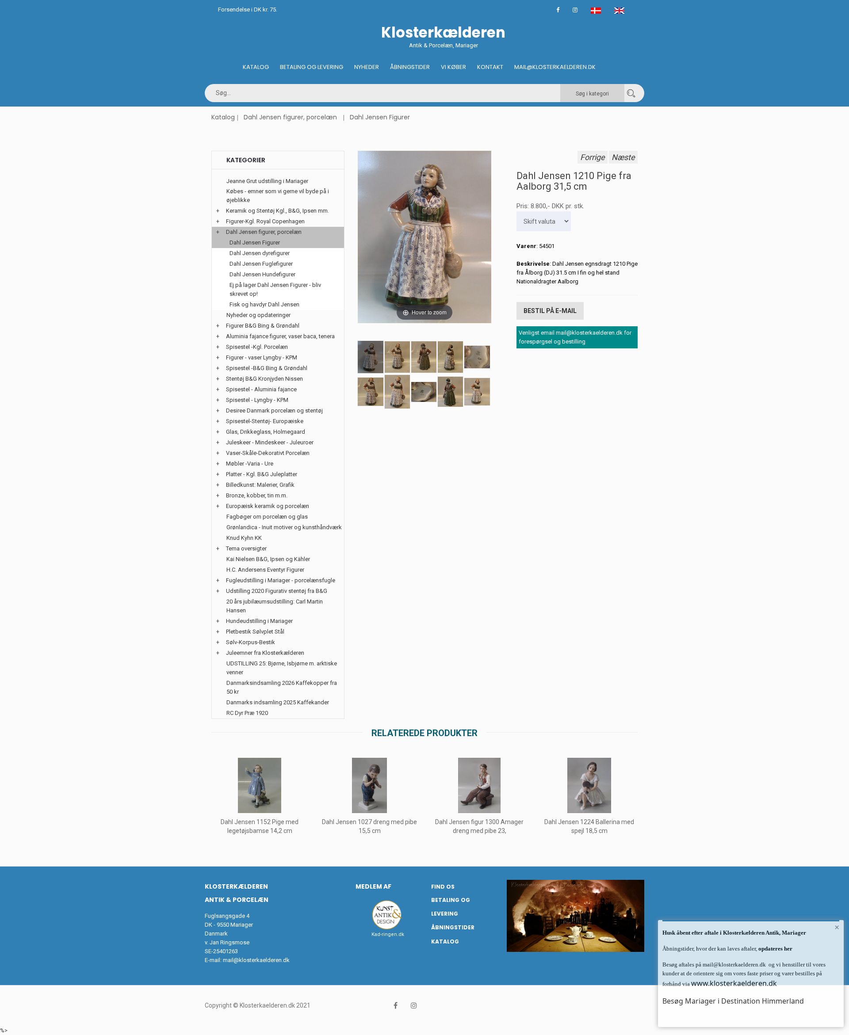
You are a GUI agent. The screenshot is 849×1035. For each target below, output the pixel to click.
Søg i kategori (592, 94)
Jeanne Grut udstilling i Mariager (267, 181)
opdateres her (774, 948)
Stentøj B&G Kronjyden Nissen (264, 378)
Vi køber (453, 67)
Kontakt (490, 67)
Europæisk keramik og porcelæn (267, 506)
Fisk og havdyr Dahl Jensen (264, 304)
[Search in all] (631, 93)
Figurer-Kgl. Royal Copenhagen (265, 221)
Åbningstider (410, 67)
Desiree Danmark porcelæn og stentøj (274, 410)
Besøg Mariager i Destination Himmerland (733, 1001)
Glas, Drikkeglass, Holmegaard (265, 431)
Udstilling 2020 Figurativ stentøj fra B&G (276, 591)
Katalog (256, 67)
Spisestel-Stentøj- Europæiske (264, 421)
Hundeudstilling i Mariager (259, 621)
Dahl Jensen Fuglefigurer (261, 263)
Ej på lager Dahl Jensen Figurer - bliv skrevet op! (275, 289)
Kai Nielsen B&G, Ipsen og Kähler (268, 559)
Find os (443, 886)
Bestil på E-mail (550, 310)
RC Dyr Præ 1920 (247, 713)
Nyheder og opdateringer (258, 315)
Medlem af (373, 886)
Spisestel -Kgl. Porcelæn (257, 347)
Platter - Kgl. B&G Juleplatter (261, 474)
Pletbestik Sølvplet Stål (255, 631)
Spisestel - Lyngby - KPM (257, 400)
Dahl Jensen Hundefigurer (262, 274)
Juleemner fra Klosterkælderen (265, 652)
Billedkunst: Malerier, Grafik (260, 484)
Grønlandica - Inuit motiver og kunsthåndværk (284, 527)
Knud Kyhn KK (244, 538)
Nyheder (366, 67)
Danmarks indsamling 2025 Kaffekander (277, 702)
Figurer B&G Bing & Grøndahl (262, 325)
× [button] (836, 927)
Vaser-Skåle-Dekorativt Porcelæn (268, 453)
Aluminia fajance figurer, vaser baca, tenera (280, 336)
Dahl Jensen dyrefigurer (259, 253)
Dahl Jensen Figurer (380, 117)
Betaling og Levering (311, 67)
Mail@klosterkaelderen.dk (555, 67)
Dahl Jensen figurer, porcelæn (290, 117)
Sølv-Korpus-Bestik (250, 642)
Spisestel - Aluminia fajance (261, 389)
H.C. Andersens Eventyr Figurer (265, 569)
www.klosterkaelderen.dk (734, 983)
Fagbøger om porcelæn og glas (267, 516)
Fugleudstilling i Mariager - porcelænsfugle (280, 580)
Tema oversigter (246, 548)
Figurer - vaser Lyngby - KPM (261, 357)
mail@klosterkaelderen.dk (256, 960)
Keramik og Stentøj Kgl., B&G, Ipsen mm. (277, 210)
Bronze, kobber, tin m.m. (256, 495)
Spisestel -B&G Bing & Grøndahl (266, 368)
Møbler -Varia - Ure (249, 463)
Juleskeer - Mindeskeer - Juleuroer (270, 442)
